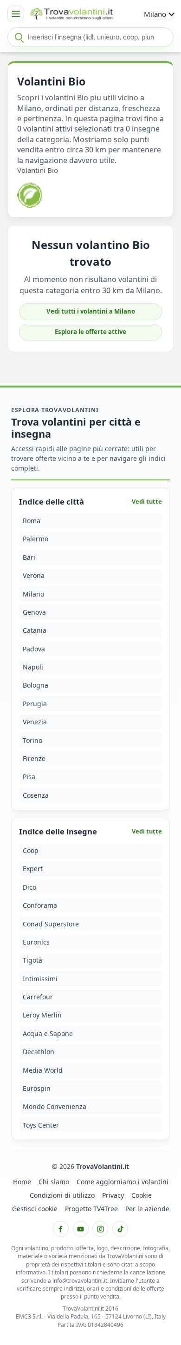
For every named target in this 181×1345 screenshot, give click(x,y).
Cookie (141, 1195)
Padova (34, 648)
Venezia (35, 721)
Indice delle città (51, 502)
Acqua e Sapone (48, 1033)
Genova (34, 612)
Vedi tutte (147, 502)
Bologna (35, 685)
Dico (29, 887)
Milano (33, 594)
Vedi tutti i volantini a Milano (90, 311)
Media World (43, 1070)
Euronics (36, 942)
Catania (34, 630)
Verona (34, 575)
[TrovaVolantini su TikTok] (120, 1229)
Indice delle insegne (58, 832)
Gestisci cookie (35, 1208)
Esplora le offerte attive (90, 332)
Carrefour (38, 996)
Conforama (40, 905)
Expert (33, 869)
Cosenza (36, 795)
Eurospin (37, 1088)
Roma (31, 520)
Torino (32, 740)
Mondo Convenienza (54, 1106)
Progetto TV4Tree (91, 1208)
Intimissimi (40, 978)
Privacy (113, 1195)
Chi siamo (54, 1181)
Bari (29, 557)
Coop (31, 850)
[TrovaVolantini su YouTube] (81, 1229)
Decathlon (38, 1051)
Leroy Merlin (42, 1015)
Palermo (35, 539)
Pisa (29, 777)
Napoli (33, 667)
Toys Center (41, 1125)
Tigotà (32, 960)
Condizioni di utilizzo (62, 1195)
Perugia (35, 703)
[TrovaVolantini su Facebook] (61, 1229)
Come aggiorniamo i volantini (122, 1181)
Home (22, 1181)
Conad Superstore (51, 923)
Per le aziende (147, 1208)
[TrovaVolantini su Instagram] (100, 1229)
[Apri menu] (15, 14)
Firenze (34, 758)
